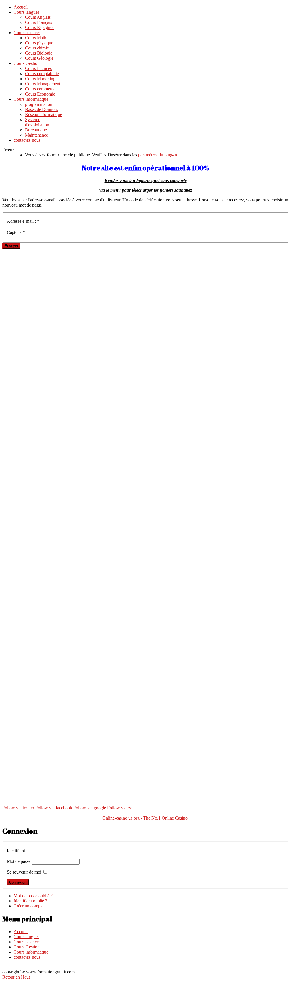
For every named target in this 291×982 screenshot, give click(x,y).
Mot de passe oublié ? (33, 895)
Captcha (16, 232)
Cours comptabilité (42, 73)
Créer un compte (28, 905)
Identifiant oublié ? (30, 900)
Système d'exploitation (37, 122)
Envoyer (11, 246)
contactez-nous (27, 140)
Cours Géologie (39, 58)
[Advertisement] (145, 289)
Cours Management (42, 83)
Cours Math (35, 37)
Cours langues (26, 12)
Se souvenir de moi (24, 872)
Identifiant (16, 850)
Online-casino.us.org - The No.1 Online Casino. (145, 818)
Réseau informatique (43, 114)
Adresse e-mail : (23, 221)
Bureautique (36, 129)
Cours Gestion (27, 63)
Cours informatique (31, 99)
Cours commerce (40, 88)
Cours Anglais (38, 17)
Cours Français (38, 22)
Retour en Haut (16, 977)
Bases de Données (41, 109)
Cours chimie (37, 48)
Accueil (21, 7)
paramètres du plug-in (157, 154)
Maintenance (36, 135)
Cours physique (39, 42)
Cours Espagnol (39, 27)
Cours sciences (27, 32)
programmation (38, 104)
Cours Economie (40, 94)
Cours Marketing (40, 78)
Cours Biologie (38, 53)
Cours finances (38, 68)
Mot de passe (18, 861)
